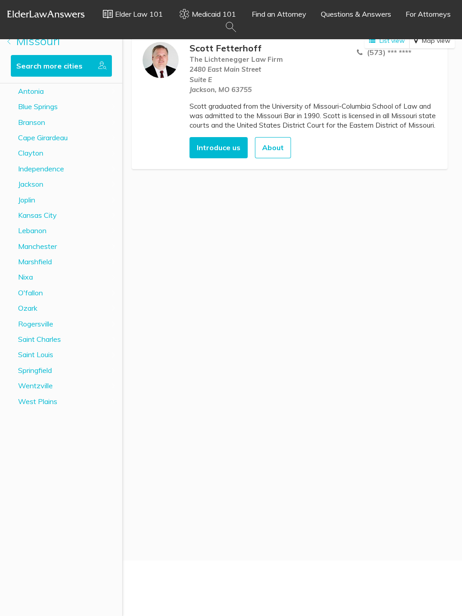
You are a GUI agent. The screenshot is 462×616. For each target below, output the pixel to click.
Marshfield (35, 261)
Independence (41, 168)
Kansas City (37, 215)
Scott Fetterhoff (225, 48)
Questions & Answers (356, 13)
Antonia (31, 91)
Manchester (37, 246)
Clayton (30, 152)
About (273, 147)
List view (391, 41)
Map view (435, 41)
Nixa (25, 276)
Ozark (27, 308)
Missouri (36, 40)
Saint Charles (39, 339)
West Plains (37, 401)
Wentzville (35, 385)
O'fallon (30, 292)
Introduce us (218, 147)
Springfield (35, 370)
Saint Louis (35, 354)
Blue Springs (38, 106)
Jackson (30, 183)
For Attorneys (428, 13)
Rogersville (35, 323)
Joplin (26, 199)
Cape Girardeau (43, 137)
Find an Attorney (279, 13)
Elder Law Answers (46, 14)
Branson (31, 122)
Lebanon (32, 230)
